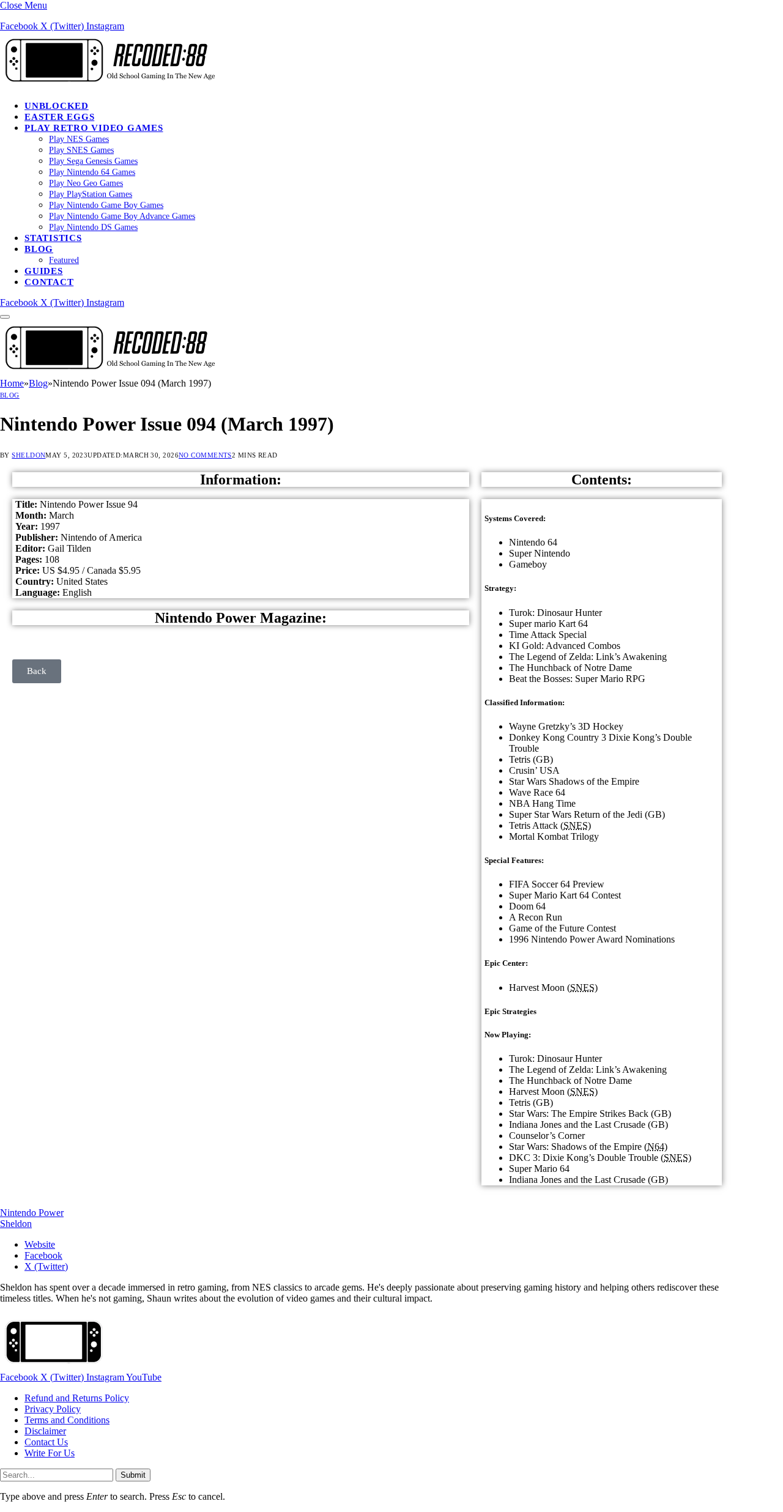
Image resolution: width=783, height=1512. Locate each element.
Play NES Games (79, 139)
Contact (48, 282)
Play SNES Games (81, 150)
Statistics (53, 238)
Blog (38, 249)
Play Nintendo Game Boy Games (106, 205)
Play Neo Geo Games (86, 183)
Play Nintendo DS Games (93, 227)
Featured (64, 260)
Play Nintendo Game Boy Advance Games (122, 216)
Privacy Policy (52, 1409)
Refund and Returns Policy (76, 1398)
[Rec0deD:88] (107, 85)
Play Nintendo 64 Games (92, 172)
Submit (133, 1475)
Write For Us (49, 1453)
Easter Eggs (59, 117)
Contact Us (46, 1442)
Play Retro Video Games (93, 128)
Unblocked (56, 106)
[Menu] (5, 317)
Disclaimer (45, 1431)
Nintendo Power (32, 1212)
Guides (43, 271)
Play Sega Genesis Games (93, 161)
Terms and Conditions (66, 1420)
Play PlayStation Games (90, 194)
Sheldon (28, 455)
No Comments (205, 455)
